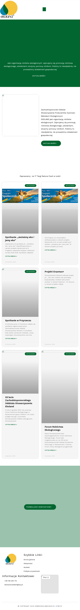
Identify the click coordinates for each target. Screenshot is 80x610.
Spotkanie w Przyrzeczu (18, 320)
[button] (44, 9)
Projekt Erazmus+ (54, 271)
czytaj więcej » (11, 256)
